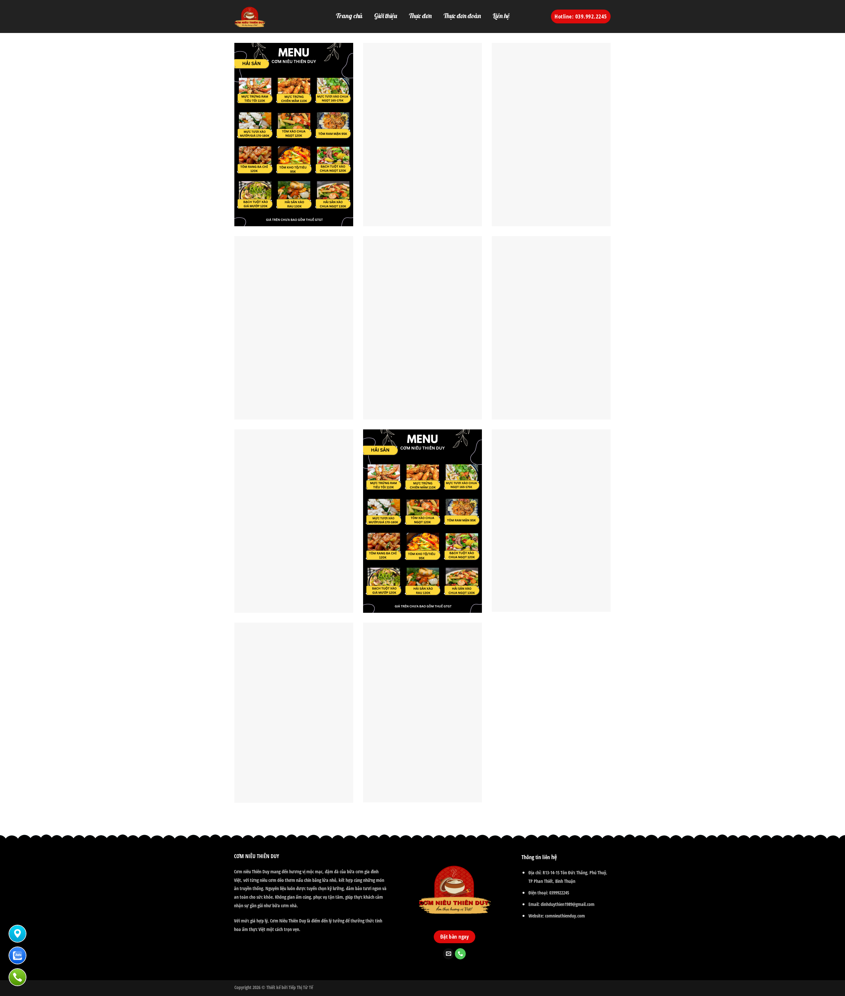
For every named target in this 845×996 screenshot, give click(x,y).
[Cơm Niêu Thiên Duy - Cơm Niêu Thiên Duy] (260, 16)
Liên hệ (501, 15)
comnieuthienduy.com (565, 916)
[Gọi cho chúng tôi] (460, 953)
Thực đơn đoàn (462, 15)
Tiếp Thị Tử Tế (300, 987)
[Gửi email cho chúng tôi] (448, 953)
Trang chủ (349, 15)
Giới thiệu (385, 15)
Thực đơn (420, 15)
